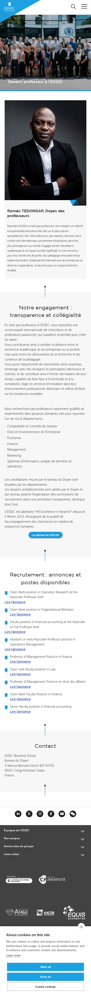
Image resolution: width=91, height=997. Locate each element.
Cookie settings (45, 986)
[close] (81, 926)
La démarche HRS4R (45, 535)
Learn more (13, 955)
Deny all (45, 976)
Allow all (45, 967)
